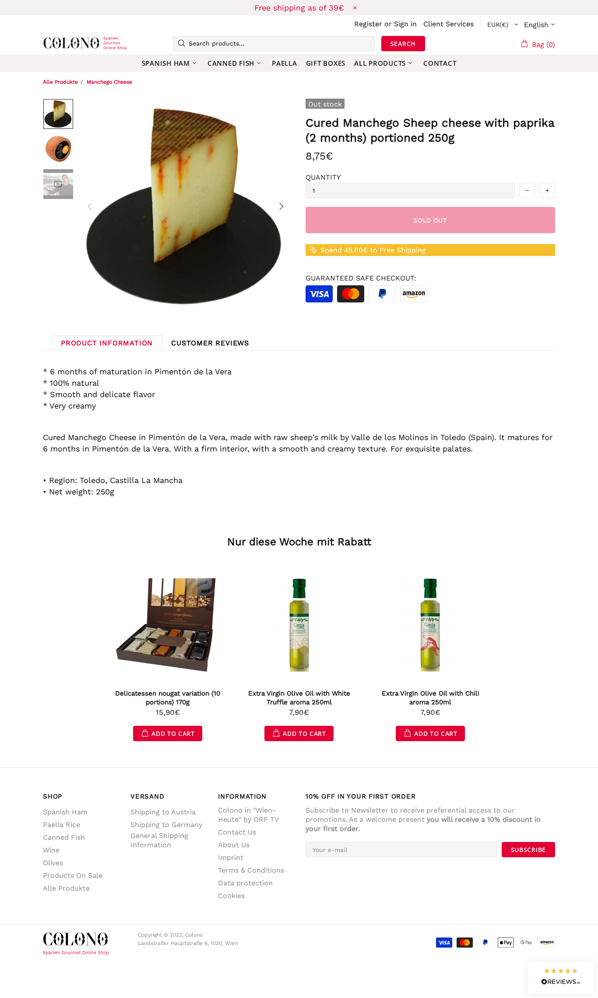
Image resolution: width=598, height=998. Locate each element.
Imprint (230, 857)
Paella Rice (61, 824)
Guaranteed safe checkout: (361, 278)
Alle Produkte (60, 82)
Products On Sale (72, 875)
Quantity (323, 177)
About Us (234, 845)
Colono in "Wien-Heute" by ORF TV (248, 815)
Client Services (448, 24)
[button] (561, 978)
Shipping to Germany (166, 824)
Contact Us (237, 832)
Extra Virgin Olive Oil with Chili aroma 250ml (430, 697)
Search (403, 43)
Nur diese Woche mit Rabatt (299, 542)
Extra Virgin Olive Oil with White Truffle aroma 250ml (299, 697)
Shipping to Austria (163, 812)
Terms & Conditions (251, 870)
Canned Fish (64, 837)
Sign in (405, 24)
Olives (53, 863)
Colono (57, 43)
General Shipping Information (159, 840)
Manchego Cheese (109, 82)
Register (368, 24)
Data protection (245, 883)
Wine (51, 850)
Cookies (231, 895)
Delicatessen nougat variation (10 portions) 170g (167, 697)
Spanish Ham (65, 812)
